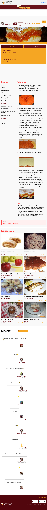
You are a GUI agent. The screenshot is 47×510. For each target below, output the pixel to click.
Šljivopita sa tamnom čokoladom (10, 57)
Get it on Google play (42, 501)
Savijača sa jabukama (12, 244)
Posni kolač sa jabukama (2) (12, 267)
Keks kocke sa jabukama (35, 312)
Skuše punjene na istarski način (35, 290)
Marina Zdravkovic (21, 376)
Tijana (26, 419)
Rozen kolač (5, 61)
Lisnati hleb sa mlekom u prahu (10, 54)
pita (5, 223)
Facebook (26, 504)
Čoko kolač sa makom (35, 267)
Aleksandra (24, 475)
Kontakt (9, 504)
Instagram (39, 504)
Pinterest (43, 504)
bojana (25, 447)
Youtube (34, 504)
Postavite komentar (22, 330)
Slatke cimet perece (35, 244)
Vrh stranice (42, 497)
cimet (10, 223)
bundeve (16, 223)
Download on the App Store (35, 501)
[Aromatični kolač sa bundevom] (31, 100)
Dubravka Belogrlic (21, 348)
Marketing (5, 504)
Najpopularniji (35, 46)
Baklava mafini (12, 290)
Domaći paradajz (7, 50)
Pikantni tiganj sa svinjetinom (9, 59)
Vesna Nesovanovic (7, 24)
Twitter (30, 504)
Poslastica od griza (12, 312)
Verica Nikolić (22, 490)
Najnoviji (12, 46)
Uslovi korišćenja (17, 503)
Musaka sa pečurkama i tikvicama (10, 52)
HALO (9, 506)
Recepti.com (23, 7)
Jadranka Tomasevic (21, 404)
